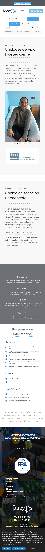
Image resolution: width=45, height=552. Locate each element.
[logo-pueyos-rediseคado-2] (9, 9)
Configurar (32, 548)
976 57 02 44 (22, 520)
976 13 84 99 (22, 516)
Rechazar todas (18, 548)
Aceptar (6, 548)
